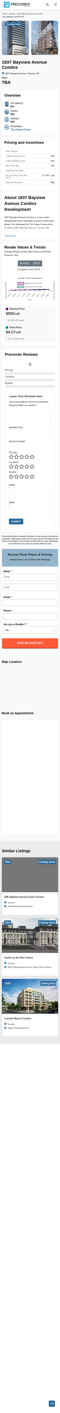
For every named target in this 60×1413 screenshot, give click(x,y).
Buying (24, 263)
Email (12, 502)
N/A (52, 166)
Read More (10, 235)
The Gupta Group (20, 129)
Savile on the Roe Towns (18, 957)
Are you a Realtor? (16, 624)
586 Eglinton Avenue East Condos (24, 897)
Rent (36, 263)
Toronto (12, 14)
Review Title (16, 427)
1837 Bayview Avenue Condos (30, 14)
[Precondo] (17, 4)
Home (4, 14)
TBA (52, 161)
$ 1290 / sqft (48, 175)
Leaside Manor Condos (17, 1018)
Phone (8, 610)
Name (12, 485)
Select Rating (17, 442)
